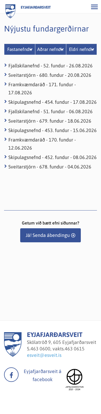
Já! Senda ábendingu (48, 235)
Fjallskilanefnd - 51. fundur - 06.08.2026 (50, 111)
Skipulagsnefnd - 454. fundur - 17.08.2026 (52, 102)
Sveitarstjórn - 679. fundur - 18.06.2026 (49, 121)
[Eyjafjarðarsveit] (13, 355)
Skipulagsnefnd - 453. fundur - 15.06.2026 (52, 130)
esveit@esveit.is (44, 355)
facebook (11, 374)
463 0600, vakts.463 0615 (57, 348)
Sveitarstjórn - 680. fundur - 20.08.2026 (49, 75)
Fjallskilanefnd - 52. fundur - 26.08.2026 (50, 65)
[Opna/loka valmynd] (94, 6)
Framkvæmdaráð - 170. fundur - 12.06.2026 (42, 144)
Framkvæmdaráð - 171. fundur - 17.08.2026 (42, 88)
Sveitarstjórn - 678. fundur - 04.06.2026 (49, 167)
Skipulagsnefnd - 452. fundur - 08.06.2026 (52, 157)
